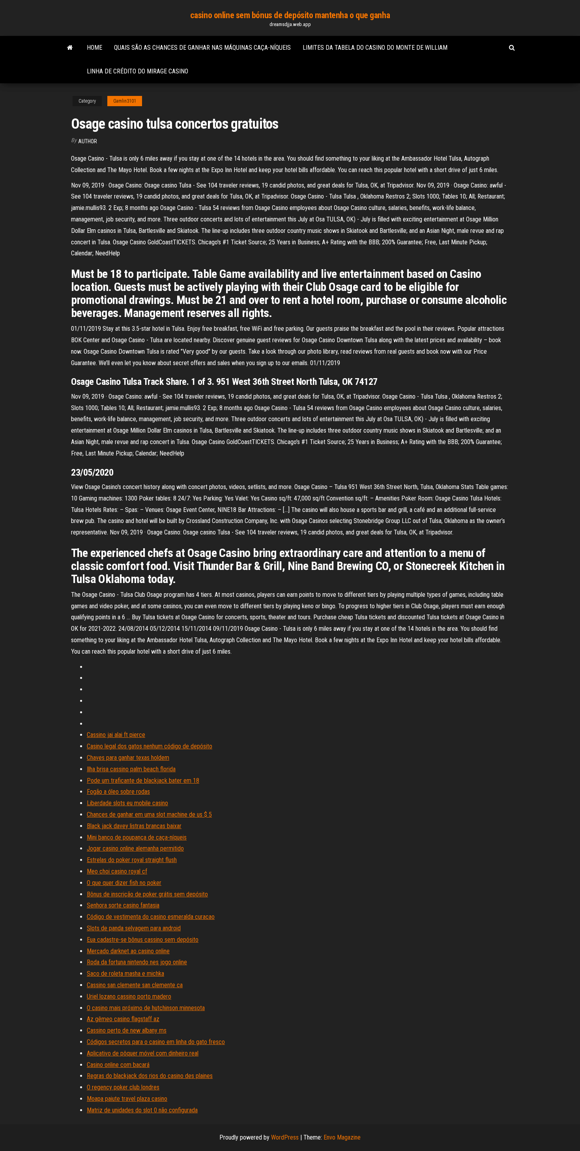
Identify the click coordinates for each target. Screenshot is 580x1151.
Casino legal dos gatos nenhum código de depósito (149, 746)
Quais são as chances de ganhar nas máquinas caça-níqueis (202, 47)
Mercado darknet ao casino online (128, 951)
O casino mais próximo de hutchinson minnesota (146, 1008)
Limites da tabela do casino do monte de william (375, 47)
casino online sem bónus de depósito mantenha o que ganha (290, 15)
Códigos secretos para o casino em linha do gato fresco (156, 1042)
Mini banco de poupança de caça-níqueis (137, 837)
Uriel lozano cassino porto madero (129, 996)
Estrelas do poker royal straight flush (132, 860)
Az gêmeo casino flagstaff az (123, 1019)
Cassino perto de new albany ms (127, 1030)
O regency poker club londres (123, 1087)
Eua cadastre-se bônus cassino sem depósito (142, 939)
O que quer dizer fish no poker (124, 883)
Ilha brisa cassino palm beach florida (131, 769)
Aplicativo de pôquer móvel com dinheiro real (142, 1053)
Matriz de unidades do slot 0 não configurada (142, 1110)
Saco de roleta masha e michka (125, 973)
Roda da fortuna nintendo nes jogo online (137, 962)
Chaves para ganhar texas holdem (128, 757)
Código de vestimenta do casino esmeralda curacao (151, 916)
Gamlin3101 (124, 101)
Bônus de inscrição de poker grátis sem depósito (147, 894)
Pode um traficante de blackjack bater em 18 (143, 780)
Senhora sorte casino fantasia (123, 905)
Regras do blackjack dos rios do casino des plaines (150, 1076)
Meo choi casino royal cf (117, 871)
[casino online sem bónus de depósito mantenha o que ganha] (70, 48)
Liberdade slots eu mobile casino (127, 803)
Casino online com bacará (118, 1065)
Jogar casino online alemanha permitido (135, 848)
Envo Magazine (342, 1137)
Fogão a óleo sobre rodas (118, 791)
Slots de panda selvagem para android (134, 928)
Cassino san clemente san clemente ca (135, 985)
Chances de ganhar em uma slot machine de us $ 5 (149, 814)
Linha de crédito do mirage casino (137, 71)
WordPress (285, 1137)
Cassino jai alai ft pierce (116, 735)
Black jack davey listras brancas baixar (134, 826)
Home (94, 47)
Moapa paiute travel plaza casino (127, 1098)
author (87, 141)
